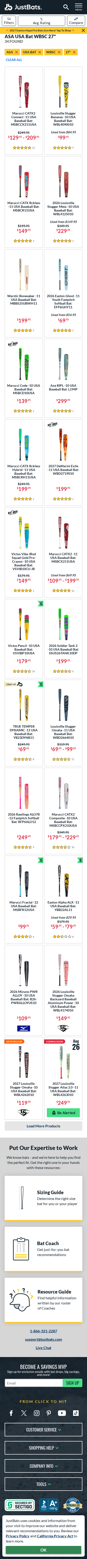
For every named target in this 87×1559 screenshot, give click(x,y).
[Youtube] (62, 1413)
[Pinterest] (49, 1413)
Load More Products (43, 1126)
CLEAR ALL (14, 60)
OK (43, 1549)
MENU (80, 8)
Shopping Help (41, 1447)
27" (68, 52)
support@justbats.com (43, 1339)
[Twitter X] (24, 1413)
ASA (9, 52)
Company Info (41, 1465)
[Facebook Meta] (11, 1413)
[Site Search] (65, 7)
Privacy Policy (17, 1536)
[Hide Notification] (83, 30)
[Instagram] (36, 1413)
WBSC (51, 52)
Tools (41, 1483)
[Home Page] (23, 7)
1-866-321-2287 (43, 1331)
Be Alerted (66, 1112)
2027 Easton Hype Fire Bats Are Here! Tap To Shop (40, 30)
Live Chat (43, 1347)
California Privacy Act (55, 1536)
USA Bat (29, 52)
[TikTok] (76, 1413)
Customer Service (41, 1429)
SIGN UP (72, 1383)
